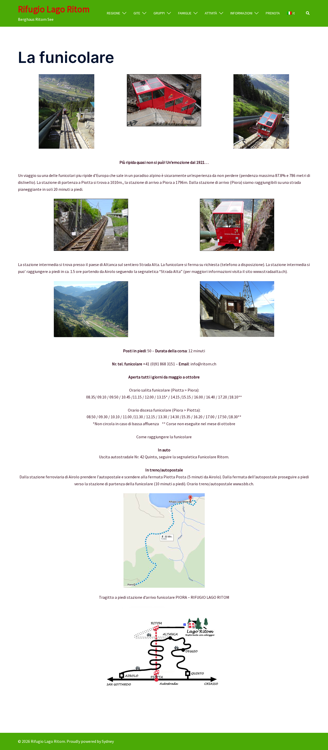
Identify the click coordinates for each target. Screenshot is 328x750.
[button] (308, 13)
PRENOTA (273, 13)
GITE (137, 13)
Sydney (108, 741)
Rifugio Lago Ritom (54, 9)
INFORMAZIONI (241, 13)
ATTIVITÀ (211, 13)
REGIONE (113, 13)
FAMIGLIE (184, 13)
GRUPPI (159, 13)
